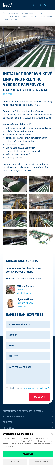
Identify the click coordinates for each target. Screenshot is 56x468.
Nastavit (15, 462)
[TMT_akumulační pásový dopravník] (15, 237)
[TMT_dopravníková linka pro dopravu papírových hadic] (41, 237)
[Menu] (51, 5)
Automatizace (27, 13)
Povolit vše (28, 454)
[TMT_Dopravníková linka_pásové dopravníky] (41, 184)
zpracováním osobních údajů (36, 388)
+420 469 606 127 (25, 303)
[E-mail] (39, 5)
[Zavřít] (52, 434)
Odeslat (39, 397)
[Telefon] (34, 5)
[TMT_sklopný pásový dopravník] (41, 219)
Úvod (5, 13)
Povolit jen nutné (41, 462)
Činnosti (7, 422)
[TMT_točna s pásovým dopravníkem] (15, 184)
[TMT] (7, 5)
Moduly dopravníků (13, 416)
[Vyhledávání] (45, 5)
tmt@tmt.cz (22, 306)
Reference (8, 427)
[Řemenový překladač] (15, 219)
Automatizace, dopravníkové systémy (23, 411)
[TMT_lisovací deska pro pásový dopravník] (15, 202)
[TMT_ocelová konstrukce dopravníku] (41, 202)
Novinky (14, 13)
